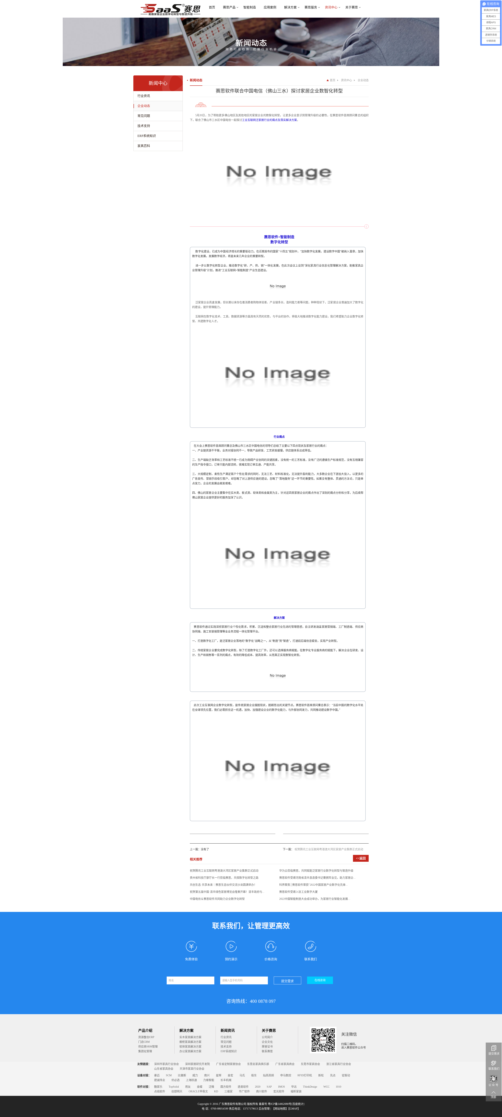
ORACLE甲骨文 (198, 1091)
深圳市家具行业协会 (166, 1064)
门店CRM (144, 1041)
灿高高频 (268, 1075)
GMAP (293, 1108)
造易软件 (243, 1086)
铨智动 (346, 1075)
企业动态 (143, 106)
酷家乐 (158, 1086)
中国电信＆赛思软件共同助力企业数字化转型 (217, 898)
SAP (269, 1086)
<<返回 (361, 858)
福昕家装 (296, 1091)
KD (216, 1091)
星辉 (218, 1075)
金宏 (230, 1075)
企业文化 (267, 1041)
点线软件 (159, 1091)
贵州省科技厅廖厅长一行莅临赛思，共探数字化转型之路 (224, 877)
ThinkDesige (310, 1086)
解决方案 (290, 7)
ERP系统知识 (146, 136)
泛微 (211, 1086)
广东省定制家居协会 (228, 1064)
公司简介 (267, 1037)
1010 (338, 1086)
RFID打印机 (304, 1075)
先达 (333, 1075)
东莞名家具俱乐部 (258, 1064)
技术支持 (143, 126)
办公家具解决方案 (190, 1051)
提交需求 (287, 981)
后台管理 (264, 1108)
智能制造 (249, 7)
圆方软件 (225, 1086)
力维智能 (208, 1080)
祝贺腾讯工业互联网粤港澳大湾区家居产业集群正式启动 (329, 849)
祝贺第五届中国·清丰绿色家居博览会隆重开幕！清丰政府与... (227, 891)
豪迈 (157, 1075)
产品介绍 (145, 1031)
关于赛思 (269, 1031)
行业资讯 (143, 96)
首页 (212, 7)
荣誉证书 (267, 1046)
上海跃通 (191, 1080)
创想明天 (176, 1091)
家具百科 (143, 146)
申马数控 (285, 1075)
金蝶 (199, 1086)
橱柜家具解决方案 (190, 1041)
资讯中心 (331, 7)
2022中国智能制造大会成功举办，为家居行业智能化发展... (314, 898)
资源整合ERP (146, 1037)
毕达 (294, 1086)
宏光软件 (278, 1091)
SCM (169, 1075)
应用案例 (270, 7)
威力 (195, 1075)
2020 (257, 1086)
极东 (254, 1075)
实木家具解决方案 (190, 1037)
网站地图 (280, 1108)
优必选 (175, 1080)
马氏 (242, 1075)
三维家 (228, 1091)
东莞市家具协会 (310, 1064)
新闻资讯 (228, 1031)
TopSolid (174, 1086)
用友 (188, 1086)
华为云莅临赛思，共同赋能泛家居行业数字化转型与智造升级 (316, 870)
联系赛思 (267, 1051)
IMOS (281, 1086)
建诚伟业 (159, 1080)
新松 (321, 1075)
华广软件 (244, 1091)
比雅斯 (182, 1075)
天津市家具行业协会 (192, 1068)
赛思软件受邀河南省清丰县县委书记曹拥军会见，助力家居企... (317, 877)
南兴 (207, 1075)
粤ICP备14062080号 (279, 1104)
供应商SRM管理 (148, 1046)
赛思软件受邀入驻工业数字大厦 (298, 891)
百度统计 (297, 1104)
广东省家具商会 (285, 1064)
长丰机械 (225, 1080)
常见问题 (143, 116)
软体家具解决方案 (190, 1046)
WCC (326, 1086)
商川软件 (261, 1091)
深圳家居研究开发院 (197, 1064)
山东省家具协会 (163, 1068)
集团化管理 (145, 1051)
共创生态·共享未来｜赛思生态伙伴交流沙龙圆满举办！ (223, 884)
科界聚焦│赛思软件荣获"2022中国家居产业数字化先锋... (313, 884)
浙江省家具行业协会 (338, 1064)
